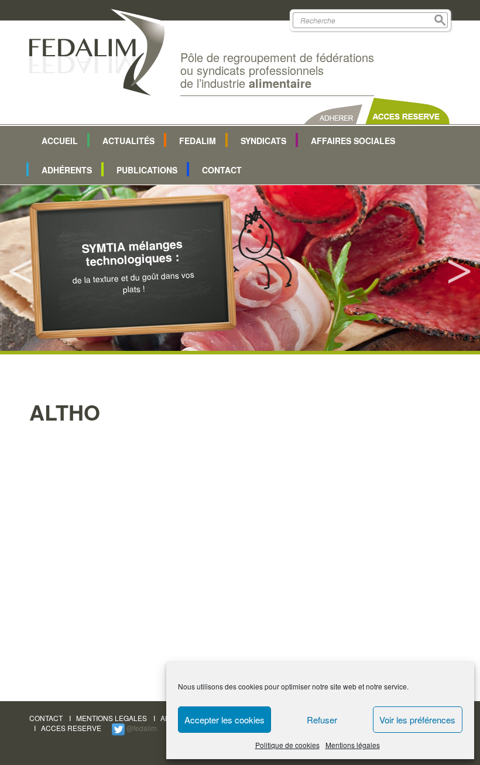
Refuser (322, 719)
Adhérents (67, 170)
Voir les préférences (417, 719)
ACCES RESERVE (71, 728)
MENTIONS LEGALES (111, 718)
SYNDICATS (263, 140)
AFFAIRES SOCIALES (353, 140)
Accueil (60, 140)
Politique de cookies (287, 745)
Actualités (128, 140)
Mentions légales (352, 745)
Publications (146, 170)
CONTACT (46, 718)
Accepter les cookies (224, 719)
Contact (222, 170)
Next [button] (459, 268)
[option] (240, 268)
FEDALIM (197, 140)
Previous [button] (20, 268)
